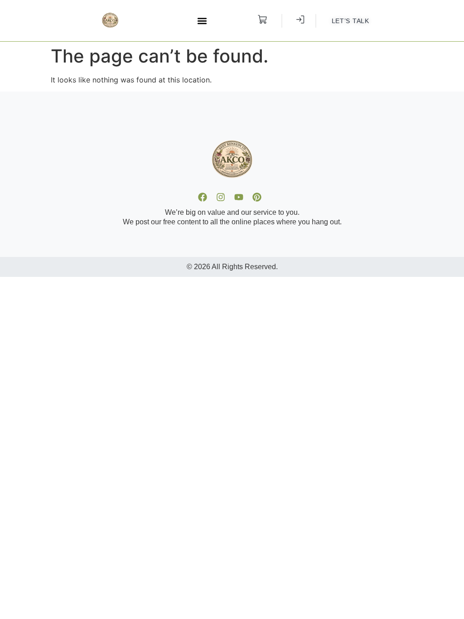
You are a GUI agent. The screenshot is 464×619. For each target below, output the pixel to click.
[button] (202, 20)
